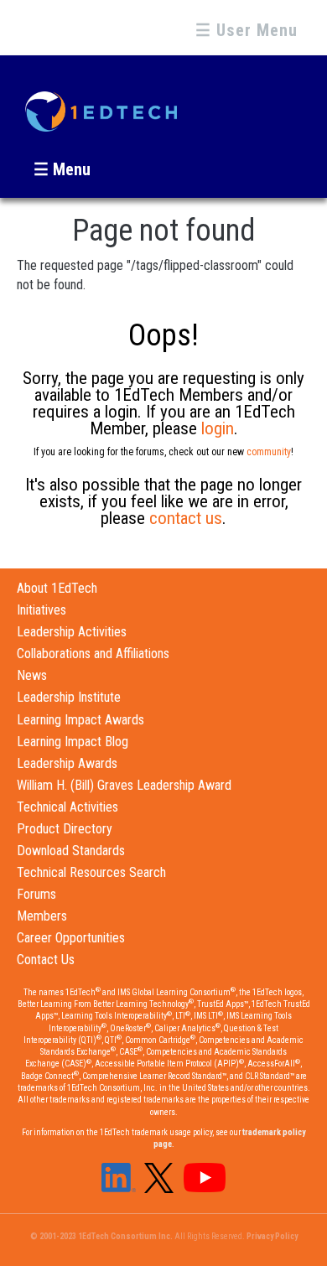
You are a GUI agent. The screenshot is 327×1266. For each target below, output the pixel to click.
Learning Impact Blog (72, 742)
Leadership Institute (69, 697)
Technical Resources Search (91, 872)
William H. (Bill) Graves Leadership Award (124, 785)
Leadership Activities (72, 632)
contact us (185, 518)
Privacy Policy (272, 1236)
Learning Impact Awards (80, 720)
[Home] (101, 104)
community (269, 452)
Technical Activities (67, 807)
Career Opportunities (71, 938)
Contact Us (46, 960)
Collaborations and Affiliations (93, 654)
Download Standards (71, 851)
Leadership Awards (67, 763)
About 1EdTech (57, 588)
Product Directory (64, 829)
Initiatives (41, 610)
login (217, 428)
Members (42, 916)
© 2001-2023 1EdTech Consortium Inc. (101, 1236)
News (32, 675)
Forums (36, 894)
